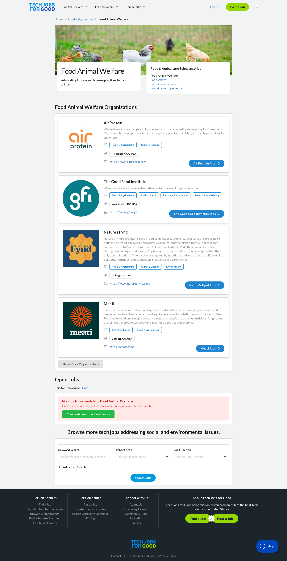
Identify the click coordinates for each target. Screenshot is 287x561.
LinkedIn (136, 518)
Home (59, 19)
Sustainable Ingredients (166, 88)
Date (85, 388)
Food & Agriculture (80, 19)
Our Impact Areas (45, 523)
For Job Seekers (73, 7)
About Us (136, 504)
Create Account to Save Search (88, 414)
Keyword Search (69, 450)
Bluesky (136, 523)
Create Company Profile (90, 509)
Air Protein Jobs (204, 163)
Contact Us (118, 556)
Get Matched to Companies (45, 509)
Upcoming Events (135, 509)
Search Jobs (143, 478)
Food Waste (158, 79)
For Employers (104, 7)
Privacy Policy (167, 556)
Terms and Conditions (141, 556)
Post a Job (237, 7)
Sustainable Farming (164, 84)
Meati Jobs (208, 348)
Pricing (90, 518)
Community (133, 7)
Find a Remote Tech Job (45, 518)
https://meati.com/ (121, 346)
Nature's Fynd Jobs (202, 285)
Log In (214, 7)
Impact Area (124, 450)
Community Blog (136, 513)
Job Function (182, 450)
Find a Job (44, 504)
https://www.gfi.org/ (123, 212)
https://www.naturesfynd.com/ (129, 283)
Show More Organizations (80, 364)
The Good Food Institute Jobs (195, 213)
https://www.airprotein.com (127, 161)
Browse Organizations (44, 513)
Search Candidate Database (90, 513)
